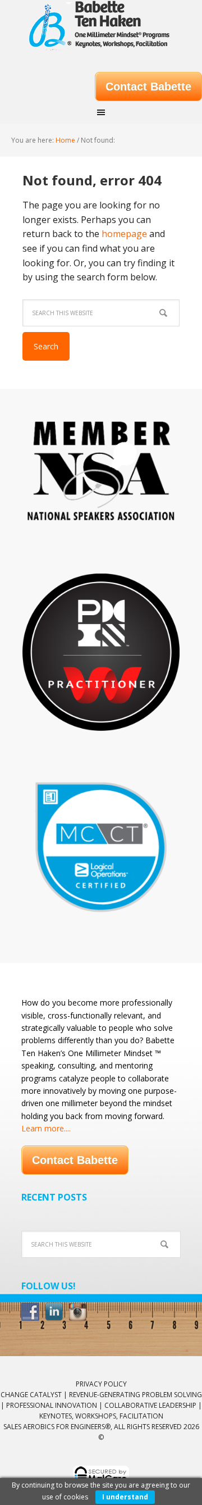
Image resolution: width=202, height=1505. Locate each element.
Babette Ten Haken (101, 28)
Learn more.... (46, 1128)
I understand (125, 1497)
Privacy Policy (101, 1384)
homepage (124, 234)
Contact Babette (148, 86)
